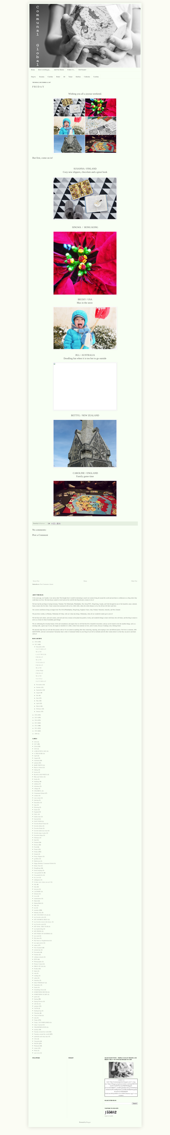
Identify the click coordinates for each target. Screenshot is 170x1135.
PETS (35, 959)
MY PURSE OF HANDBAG (42, 933)
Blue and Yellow (38, 777)
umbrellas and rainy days (41, 1036)
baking (36, 770)
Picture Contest (38, 964)
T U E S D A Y (40, 662)
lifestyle (36, 894)
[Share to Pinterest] (60, 523)
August (38, 693)
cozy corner (37, 798)
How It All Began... (44, 70)
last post (36, 889)
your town (37, 1053)
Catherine (87, 77)
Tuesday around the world (41, 1032)
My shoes (36, 938)
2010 (36, 731)
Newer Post (36, 581)
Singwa (33, 77)
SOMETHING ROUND (40, 992)
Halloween (37, 861)
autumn (36, 763)
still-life (36, 1004)
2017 (36, 644)
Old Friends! (82, 70)
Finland (36, 842)
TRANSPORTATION (40, 1027)
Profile (36, 969)
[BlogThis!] (54, 523)
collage (36, 788)
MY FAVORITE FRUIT (41, 919)
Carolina (96, 77)
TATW (36, 1008)
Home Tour (37, 866)
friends (36, 854)
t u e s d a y (39, 679)
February (39, 709)
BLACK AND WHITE (40, 774)
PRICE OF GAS (38, 966)
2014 (36, 720)
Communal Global (39, 793)
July (37, 695)
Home (33, 70)
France (36, 849)
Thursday (36, 1013)
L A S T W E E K (41, 654)
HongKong (37, 868)
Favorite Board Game (40, 823)
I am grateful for (38, 873)
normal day (37, 950)
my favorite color (39, 917)
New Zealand (38, 948)
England (36, 812)
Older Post (134, 581)
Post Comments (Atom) (46, 584)
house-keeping (38, 870)
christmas (36, 786)
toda (35, 1018)
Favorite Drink (38, 828)
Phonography (38, 961)
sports (35, 997)
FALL (36, 814)
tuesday (36, 1029)
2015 (36, 717)
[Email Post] (48, 523)
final (35, 840)
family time (37, 817)
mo (35, 908)
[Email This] (52, 523)
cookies (36, 795)
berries (36, 772)
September (39, 690)
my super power (38, 943)
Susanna (41, 77)
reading (36, 976)
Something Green (39, 990)
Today (36, 1020)
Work (35, 1050)
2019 (35, 749)
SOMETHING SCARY (40, 994)
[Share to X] (56, 523)
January (38, 711)
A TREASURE (38, 753)
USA (35, 1039)
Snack (35, 987)
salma (35, 978)
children (36, 784)
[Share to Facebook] (58, 523)
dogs (35, 805)
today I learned (38, 1025)
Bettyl (58, 77)
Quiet (35, 971)
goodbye (36, 859)
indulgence (37, 880)
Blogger (88, 1122)
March (38, 706)
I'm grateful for (38, 875)
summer (36, 1006)
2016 (36, 715)
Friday (36, 852)
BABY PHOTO (38, 765)
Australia (36, 760)
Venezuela (37, 1041)
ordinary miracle (38, 957)
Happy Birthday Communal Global (44, 863)
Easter (36, 810)
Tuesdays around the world (41, 1034)
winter (36, 1048)
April (38, 703)
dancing (36, 800)
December (39, 647)
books (35, 779)
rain (35, 973)
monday (36, 910)
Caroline (50, 77)
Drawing (36, 807)
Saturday (36, 980)
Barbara (78, 77)
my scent (36, 936)
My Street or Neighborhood (42, 940)
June (37, 698)
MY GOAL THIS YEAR (41, 926)
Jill (64, 77)
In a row (36, 877)
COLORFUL (37, 791)
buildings (36, 781)
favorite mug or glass (40, 833)
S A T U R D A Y (41, 649)
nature (36, 945)
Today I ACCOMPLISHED (41, 1022)
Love (35, 896)
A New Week (39, 670)
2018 (36, 642)
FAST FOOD (38, 821)
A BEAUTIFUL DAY (40, 751)
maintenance (37, 898)
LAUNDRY (37, 891)
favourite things (38, 835)
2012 (36, 725)
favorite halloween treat (40, 831)
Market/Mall (37, 903)
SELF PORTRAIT (39, 983)
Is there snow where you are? (42, 882)
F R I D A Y (39, 657)
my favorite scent (39, 924)
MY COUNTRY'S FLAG (41, 915)
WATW (36, 1043)
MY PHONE (37, 931)
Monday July (37, 912)
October (38, 687)
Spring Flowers (38, 1001)
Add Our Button (59, 70)
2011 (36, 728)
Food (35, 847)
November (39, 685)
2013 (36, 723)
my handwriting (38, 929)
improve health (109, 1116)
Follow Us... (71, 70)
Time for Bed (38, 1015)
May (37, 701)
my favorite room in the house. (42, 922)
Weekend (36, 1046)
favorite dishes (38, 826)
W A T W (38, 652)
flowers (36, 845)
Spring (36, 999)
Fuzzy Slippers (38, 856)
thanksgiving (37, 1011)
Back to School (38, 767)
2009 (36, 734)
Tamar (70, 77)
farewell (36, 819)
